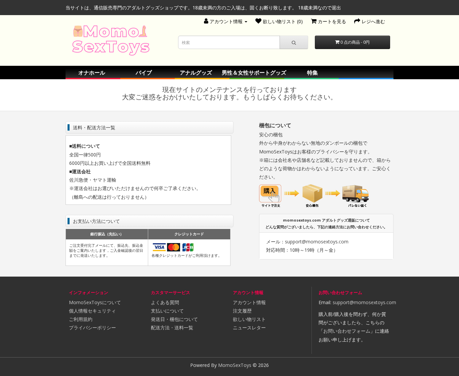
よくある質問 (165, 302)
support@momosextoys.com (316, 241)
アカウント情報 (249, 302)
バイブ (144, 72)
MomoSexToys (234, 365)
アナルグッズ (196, 72)
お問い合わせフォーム (346, 331)
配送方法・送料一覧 (172, 327)
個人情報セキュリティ (92, 311)
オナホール (91, 72)
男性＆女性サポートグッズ (254, 72)
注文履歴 (242, 311)
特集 (312, 72)
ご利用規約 (80, 319)
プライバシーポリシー (92, 327)
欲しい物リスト (249, 319)
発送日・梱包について (174, 319)
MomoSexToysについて (95, 302)
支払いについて (167, 311)
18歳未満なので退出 (319, 7)
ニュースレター (249, 327)
